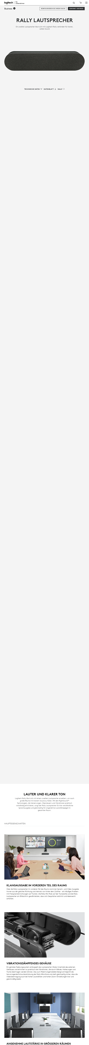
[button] (10, 8)
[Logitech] (15, 2)
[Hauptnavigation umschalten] (86, 2)
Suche (74, 3)
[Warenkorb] (80, 2)
